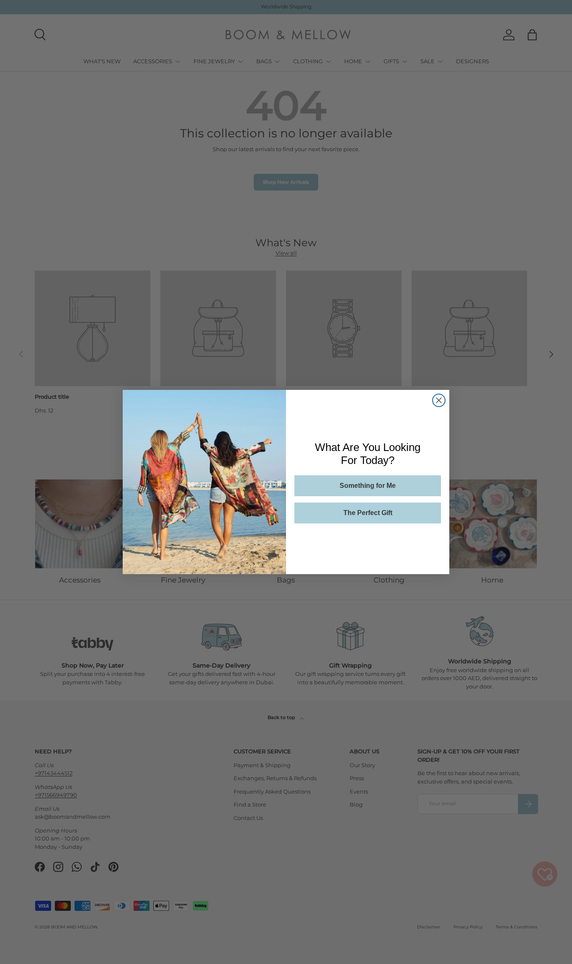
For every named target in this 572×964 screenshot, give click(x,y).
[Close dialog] (439, 400)
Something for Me (368, 485)
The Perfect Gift (367, 512)
